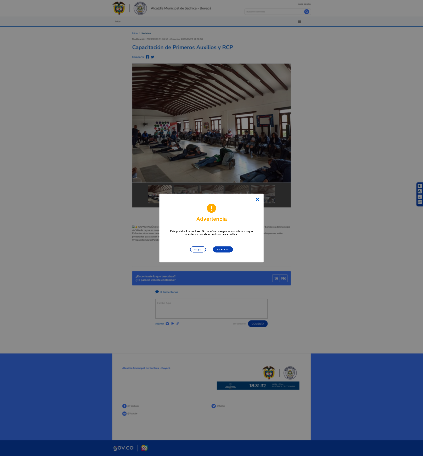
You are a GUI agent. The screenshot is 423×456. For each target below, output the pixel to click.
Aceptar (198, 249)
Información (222, 249)
